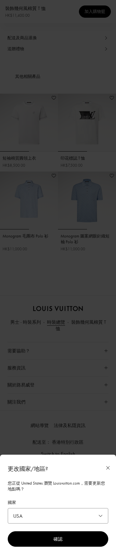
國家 (12, 502)
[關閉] (107, 467)
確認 (58, 539)
